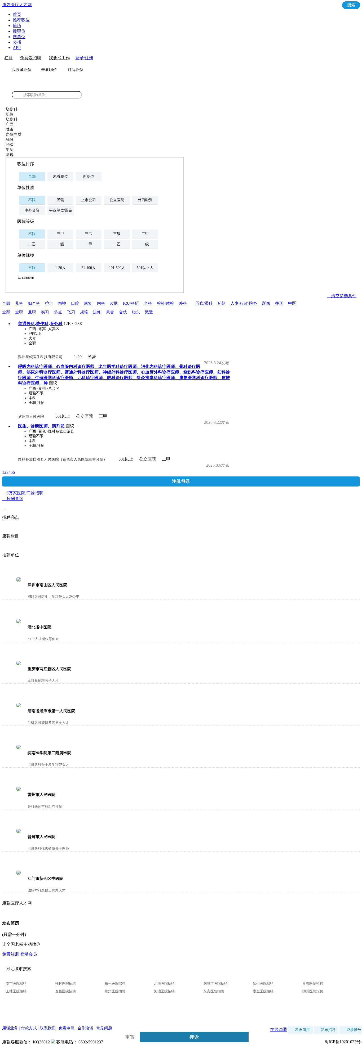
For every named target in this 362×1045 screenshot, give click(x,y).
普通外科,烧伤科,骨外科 (40, 323)
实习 (45, 312)
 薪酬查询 (12, 503)
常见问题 (104, 1028)
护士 (49, 303)
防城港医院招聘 (216, 983)
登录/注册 (84, 58)
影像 (266, 303)
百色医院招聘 (65, 991)
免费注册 (10, 954)
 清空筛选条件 (341, 296)
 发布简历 (300, 1030)
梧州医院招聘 (115, 983)
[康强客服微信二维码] (53, 1042)
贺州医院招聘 (115, 991)
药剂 (222, 303)
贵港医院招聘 (312, 983)
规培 (84, 312)
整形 (279, 303)
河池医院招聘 (164, 991)
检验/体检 (165, 303)
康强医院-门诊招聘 (31, 86)
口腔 (75, 303)
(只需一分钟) (14, 934)
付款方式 (29, 1028)
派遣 (149, 312)
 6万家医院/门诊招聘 (181, 493)
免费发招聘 (30, 58)
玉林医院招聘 (16, 991)
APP (17, 47)
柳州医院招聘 (312, 991)
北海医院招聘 (164, 983)
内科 (101, 303)
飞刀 (71, 312)
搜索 (351, 5)
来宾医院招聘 (214, 991)
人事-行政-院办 (244, 303)
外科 (183, 303)
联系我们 (48, 1028)
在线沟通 (278, 1029)
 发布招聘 (326, 1030)
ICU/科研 (131, 303)
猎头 (136, 312)
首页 (17, 14)
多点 (58, 312)
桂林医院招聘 (65, 983)
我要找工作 (59, 58)
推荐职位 (21, 20)
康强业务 (10, 1028)
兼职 (32, 312)
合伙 (123, 312)
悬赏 (110, 312)
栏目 (8, 58)
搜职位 (19, 31)
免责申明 (66, 1028)
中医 (292, 303)
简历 (17, 25)
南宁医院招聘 (16, 983)
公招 (17, 42)
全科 (148, 303)
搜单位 (19, 36)
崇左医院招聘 (263, 991)
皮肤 (114, 303)
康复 (88, 303)
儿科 (19, 303)
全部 (6, 303)
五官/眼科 (204, 303)
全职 (19, 312)
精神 (62, 303)
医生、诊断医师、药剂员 (41, 426)
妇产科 (34, 303)
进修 (97, 312)
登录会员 (28, 954)
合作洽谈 (85, 1028)
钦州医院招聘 (263, 983)
